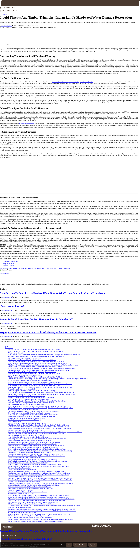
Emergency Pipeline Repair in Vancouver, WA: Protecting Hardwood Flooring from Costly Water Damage (40, 478)
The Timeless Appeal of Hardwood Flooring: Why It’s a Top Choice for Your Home (33, 411)
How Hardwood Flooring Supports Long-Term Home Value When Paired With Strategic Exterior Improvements (42, 511)
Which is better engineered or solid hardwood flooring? (25, 457)
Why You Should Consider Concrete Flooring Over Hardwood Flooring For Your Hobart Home (37, 401)
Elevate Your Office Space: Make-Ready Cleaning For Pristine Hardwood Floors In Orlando (36, 445)
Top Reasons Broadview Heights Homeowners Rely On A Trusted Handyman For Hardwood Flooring (39, 473)
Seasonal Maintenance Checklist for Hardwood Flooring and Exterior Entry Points (33, 447)
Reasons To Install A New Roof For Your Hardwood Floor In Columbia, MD (31, 397)
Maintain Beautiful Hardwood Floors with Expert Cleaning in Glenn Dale (30, 488)
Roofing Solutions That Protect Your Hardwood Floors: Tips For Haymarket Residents (34, 349)
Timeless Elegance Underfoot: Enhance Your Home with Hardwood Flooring (31, 391)
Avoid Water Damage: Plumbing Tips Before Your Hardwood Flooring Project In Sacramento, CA (38, 497)
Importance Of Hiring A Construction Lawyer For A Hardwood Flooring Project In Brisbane (36, 433)
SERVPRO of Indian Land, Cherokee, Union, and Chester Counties (72, 82)
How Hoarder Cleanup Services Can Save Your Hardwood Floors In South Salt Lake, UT (35, 385)
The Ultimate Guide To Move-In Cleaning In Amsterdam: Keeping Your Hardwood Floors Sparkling (38, 370)
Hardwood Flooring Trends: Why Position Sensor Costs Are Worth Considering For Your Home (37, 406)
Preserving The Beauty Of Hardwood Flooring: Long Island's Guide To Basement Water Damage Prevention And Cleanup (45, 432)
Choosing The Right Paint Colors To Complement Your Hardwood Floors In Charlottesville (36, 356)
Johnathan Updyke (6, 26)
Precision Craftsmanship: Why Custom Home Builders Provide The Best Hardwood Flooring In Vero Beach (41, 387)
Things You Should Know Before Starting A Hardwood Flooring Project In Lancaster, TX (35, 442)
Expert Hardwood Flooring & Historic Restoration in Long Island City (29, 380)
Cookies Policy (60, 545)
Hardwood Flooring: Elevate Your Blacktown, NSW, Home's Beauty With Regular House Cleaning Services (41, 392)
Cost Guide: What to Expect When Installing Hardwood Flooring (28, 437)
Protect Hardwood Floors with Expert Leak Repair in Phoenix (27, 423)
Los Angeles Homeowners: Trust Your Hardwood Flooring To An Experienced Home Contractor (37, 461)
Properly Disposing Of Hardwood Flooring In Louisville (25, 430)
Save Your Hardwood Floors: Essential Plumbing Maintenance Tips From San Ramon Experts (36, 456)
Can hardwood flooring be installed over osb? (22, 512)
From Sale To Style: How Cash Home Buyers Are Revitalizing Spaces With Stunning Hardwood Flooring (40, 480)
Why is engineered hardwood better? (19, 468)
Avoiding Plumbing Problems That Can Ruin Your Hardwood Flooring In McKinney (34, 485)
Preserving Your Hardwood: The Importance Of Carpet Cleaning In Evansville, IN (33, 502)
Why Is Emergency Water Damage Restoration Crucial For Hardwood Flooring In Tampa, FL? (37, 361)
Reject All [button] (92, 545)
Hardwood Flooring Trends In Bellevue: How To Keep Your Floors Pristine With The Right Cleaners (38, 495)
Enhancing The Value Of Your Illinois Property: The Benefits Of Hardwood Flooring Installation (37, 439)
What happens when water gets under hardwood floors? (25, 476)
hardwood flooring (8, 265)
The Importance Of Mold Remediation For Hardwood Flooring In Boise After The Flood (35, 377)
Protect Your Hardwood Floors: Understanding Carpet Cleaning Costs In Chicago (32, 459)
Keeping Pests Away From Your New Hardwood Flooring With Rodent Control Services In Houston (38, 427)
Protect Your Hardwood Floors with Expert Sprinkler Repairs (26, 396)
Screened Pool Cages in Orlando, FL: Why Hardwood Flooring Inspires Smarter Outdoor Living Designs (40, 514)
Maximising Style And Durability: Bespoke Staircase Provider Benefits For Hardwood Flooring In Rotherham (41, 499)
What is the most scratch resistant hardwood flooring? (24, 420)
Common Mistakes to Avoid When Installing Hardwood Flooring (28, 463)
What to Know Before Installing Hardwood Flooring (24, 481)
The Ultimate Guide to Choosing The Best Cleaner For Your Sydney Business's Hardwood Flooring (38, 425)
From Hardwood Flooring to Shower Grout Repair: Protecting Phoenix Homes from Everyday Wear (38, 466)
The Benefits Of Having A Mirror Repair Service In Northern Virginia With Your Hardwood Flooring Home (40, 408)
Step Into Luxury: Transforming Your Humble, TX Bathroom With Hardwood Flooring (34, 373)
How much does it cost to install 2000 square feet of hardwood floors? (29, 413)
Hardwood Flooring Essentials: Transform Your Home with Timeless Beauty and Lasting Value (37, 449)
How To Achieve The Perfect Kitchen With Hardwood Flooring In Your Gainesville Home (35, 351)
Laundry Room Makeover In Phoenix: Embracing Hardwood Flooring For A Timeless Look (36, 471)
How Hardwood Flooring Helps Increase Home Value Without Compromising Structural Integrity (37, 363)
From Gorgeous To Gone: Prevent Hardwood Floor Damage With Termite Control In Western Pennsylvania (40, 519)
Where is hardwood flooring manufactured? (21, 490)
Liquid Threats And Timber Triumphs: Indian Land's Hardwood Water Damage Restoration (35, 366)
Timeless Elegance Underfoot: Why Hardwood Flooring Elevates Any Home (31, 516)
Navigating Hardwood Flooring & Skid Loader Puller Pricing (26, 418)
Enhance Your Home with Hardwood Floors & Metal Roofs (26, 404)
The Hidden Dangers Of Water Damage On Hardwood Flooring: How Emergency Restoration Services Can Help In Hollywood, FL (48, 379)
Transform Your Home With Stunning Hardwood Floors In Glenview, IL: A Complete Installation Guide (39, 428)
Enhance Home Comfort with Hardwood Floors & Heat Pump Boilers (29, 487)
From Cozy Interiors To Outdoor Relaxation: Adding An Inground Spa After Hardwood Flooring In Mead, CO (41, 509)
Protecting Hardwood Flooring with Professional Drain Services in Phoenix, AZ (32, 403)
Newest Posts (9, 348)
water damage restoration (26, 123)
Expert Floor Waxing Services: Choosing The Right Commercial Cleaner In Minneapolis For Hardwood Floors (41, 368)
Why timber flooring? (14, 421)
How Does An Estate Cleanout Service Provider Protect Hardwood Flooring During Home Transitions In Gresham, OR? (44, 354)
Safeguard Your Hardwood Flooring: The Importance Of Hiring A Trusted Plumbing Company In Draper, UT (41, 483)
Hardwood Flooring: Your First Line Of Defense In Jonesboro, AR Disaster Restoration (34, 382)
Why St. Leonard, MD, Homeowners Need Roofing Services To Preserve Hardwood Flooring (36, 500)
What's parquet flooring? (15, 353)
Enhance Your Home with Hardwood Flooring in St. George (26, 435)
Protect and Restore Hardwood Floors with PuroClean (24, 358)
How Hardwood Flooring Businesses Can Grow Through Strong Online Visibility (33, 415)
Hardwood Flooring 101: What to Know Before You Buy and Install (29, 399)
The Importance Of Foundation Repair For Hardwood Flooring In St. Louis (31, 504)
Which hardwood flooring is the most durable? (22, 469)
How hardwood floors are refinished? (19, 507)
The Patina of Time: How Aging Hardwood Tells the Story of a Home (29, 452)
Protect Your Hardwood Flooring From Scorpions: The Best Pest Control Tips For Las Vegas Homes (38, 475)
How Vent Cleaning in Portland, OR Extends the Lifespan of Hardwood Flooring (32, 444)
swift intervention (8, 263)
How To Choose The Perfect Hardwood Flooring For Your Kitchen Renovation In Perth (34, 464)
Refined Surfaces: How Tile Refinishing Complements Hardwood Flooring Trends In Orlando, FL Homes (40, 384)
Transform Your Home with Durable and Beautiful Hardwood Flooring (29, 440)
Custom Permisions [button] (80, 545)
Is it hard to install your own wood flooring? (21, 389)
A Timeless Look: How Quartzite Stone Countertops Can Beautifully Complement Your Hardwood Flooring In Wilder (44, 505)
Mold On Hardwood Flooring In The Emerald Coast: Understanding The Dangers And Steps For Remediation (41, 394)
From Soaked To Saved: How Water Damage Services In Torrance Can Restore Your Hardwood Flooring (40, 451)
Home (6, 346)
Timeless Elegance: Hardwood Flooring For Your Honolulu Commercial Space (32, 360)
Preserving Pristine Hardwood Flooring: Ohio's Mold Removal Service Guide (31, 416)
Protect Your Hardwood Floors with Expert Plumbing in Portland (27, 492)
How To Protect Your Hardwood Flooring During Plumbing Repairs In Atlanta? (32, 372)
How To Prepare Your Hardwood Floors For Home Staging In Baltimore (30, 517)
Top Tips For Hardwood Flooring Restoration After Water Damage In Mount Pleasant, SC (35, 454)
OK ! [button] (69, 545)
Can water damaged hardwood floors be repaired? (23, 409)
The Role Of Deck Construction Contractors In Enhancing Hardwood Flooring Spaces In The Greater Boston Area (43, 365)
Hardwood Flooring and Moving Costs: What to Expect (25, 375)
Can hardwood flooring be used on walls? (21, 493)
